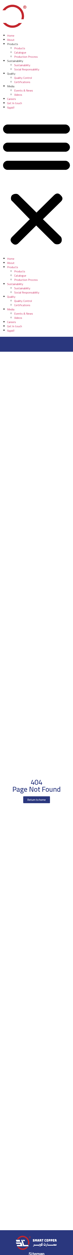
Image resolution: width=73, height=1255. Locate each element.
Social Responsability (26, 69)
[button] (36, 183)
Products (19, 48)
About (11, 39)
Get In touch (14, 103)
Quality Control (23, 77)
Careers (11, 99)
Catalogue (20, 52)
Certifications (22, 82)
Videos (18, 94)
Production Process (26, 56)
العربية (11, 107)
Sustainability (22, 65)
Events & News (23, 90)
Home (10, 35)
